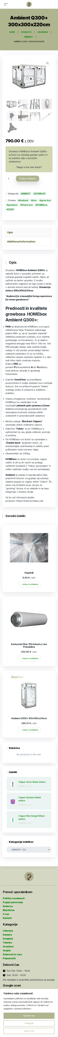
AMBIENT (26, 193)
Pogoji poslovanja (13, 902)
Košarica (8, 906)
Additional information (21, 241)
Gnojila (7, 950)
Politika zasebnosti (14, 898)
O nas (6, 914)
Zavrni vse (29, 1031)
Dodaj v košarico (27, 178)
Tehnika (7, 942)
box (35, 200)
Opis (10, 232)
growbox (12, 205)
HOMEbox (42, 205)
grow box (46, 200)
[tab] (28, 232)
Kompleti (8, 938)
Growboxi (8, 946)
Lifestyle (8, 930)
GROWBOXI (39, 193)
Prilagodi (29, 1023)
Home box (27, 205)
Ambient (23, 200)
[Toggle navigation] (6, 4)
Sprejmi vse (29, 1015)
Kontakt (7, 918)
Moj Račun (8, 910)
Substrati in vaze (12, 954)
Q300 (11, 209)
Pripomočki (9, 958)
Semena (7, 934)
